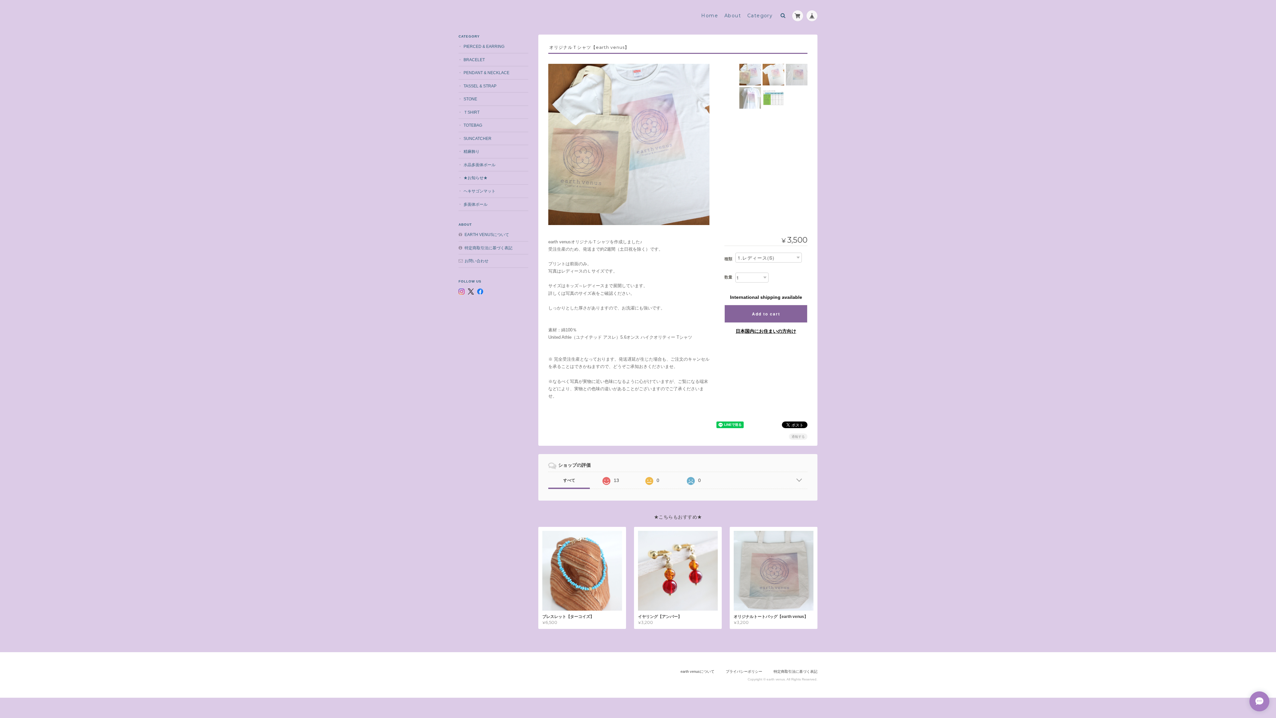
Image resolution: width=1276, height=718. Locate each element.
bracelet (474, 60)
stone (470, 99)
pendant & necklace (486, 72)
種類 (728, 259)
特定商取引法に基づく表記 (488, 248)
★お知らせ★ (475, 178)
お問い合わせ (476, 261)
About (732, 16)
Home (709, 16)
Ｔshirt (471, 112)
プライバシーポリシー (744, 671)
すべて (569, 480)
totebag (473, 125)
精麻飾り (471, 151)
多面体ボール (475, 204)
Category (760, 16)
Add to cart (766, 314)
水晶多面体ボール (479, 165)
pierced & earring (484, 46)
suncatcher (477, 138)
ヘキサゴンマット (479, 191)
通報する (798, 436)
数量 (728, 277)
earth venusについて (487, 234)
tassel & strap (480, 86)
